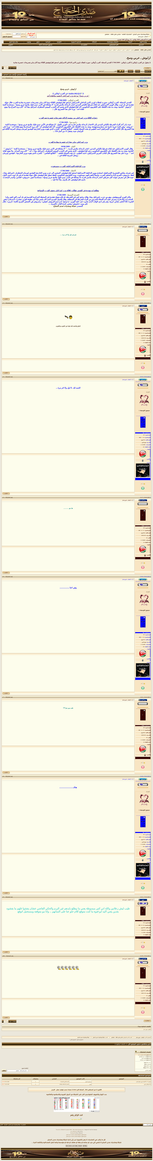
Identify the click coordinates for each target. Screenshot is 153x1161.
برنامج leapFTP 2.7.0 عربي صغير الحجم (143, 1082)
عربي (147, 1029)
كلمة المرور (23, 36)
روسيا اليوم (143, 42)
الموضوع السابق (80, 1040)
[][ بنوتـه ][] (145, 281)
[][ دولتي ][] (143, 158)
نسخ (144, 1029)
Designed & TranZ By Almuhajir (90, 1129)
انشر (116, 71)
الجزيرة (130, 42)
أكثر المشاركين (113, 45)
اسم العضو (23, 34)
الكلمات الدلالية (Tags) (144, 1026)
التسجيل (141, 45)
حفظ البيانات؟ (8, 34)
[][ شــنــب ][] (142, 161)
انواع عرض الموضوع (9, 74)
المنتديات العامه (127, 34)
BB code (148, 1063)
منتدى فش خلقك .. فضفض (113, 34)
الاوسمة (147, 93)
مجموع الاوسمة (145, 111)
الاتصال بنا (23, 1125)
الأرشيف (5, 1125)
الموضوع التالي (73, 1040)
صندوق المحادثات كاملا (45, 45)
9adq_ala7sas (80, 1131)
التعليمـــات (84, 45)
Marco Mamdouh (79, 1133)
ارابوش (149, 1029)
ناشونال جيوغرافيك (112, 42)
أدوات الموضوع (21, 74)
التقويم (11, 45)
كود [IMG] (149, 1066)
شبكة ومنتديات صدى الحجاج (141, 34)
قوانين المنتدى (148, 1070)
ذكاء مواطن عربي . (147, 1084)
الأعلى (1, 1125)
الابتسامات (149, 1064)
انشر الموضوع (101, 71)
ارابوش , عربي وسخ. (138, 57)
